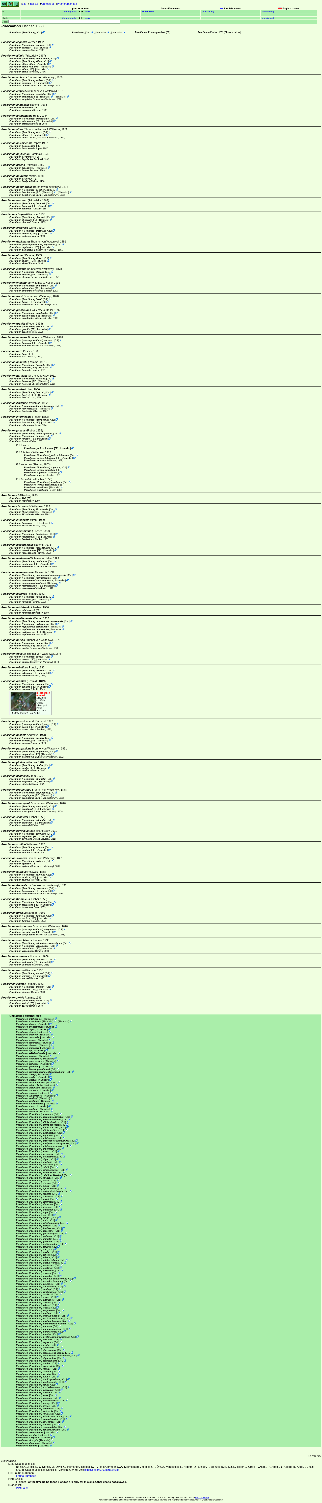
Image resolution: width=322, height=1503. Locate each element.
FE (168, 32)
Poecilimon (148, 11)
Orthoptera (47, 3)
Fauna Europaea (26, 1475)
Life (24, 3)
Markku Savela (202, 1497)
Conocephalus (69, 11)
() (207, 11)
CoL (39, 32)
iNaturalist (101, 32)
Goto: (5, 21)
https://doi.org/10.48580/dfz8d (101, 1469)
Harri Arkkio (34, 713)
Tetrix (87, 11)
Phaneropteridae (67, 3)
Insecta (34, 3)
